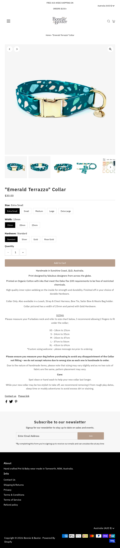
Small (26, 211)
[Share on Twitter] (11, 402)
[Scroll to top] (114, 542)
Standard (11, 239)
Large (51, 211)
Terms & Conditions (14, 494)
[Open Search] (108, 21)
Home (48, 35)
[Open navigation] (18, 21)
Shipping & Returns (14, 484)
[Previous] (9, 49)
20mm (22, 225)
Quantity (9, 246)
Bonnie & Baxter (32, 537)
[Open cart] (113, 21)
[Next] (16, 49)
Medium (39, 211)
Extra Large (66, 211)
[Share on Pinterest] (16, 402)
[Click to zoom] (110, 49)
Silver (24, 239)
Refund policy (11, 504)
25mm (35, 225)
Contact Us (9, 479)
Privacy (7, 489)
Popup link (23, 396)
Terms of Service (12, 499)
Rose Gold (49, 239)
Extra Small (12, 211)
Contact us (10, 396)
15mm (10, 225)
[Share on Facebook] (7, 402)
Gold (36, 239)
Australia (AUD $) (105, 6)
